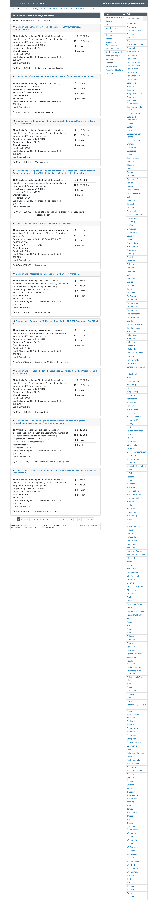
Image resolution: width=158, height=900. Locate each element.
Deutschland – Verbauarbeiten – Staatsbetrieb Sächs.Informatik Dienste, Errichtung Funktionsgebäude (54, 122)
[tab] (115, 14)
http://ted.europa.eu (19, 528)
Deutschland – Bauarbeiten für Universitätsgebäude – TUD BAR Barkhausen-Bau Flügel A (55, 322)
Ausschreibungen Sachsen (55, 8)
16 (71, 519)
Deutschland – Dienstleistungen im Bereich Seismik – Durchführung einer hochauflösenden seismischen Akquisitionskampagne (49, 421)
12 (55, 519)
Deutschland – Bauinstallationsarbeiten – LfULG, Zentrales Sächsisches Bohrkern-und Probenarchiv (55, 471)
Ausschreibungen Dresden (82, 8)
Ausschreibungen (32, 8)
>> (92, 519)
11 (51, 519)
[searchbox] (135, 18)
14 (63, 519)
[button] (115, 14)
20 (88, 519)
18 (79, 519)
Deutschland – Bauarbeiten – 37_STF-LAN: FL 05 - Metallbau (44, 223)
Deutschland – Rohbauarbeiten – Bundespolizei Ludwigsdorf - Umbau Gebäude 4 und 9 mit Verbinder (55, 372)
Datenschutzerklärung (88, 525)
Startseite (20, 3)
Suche (35, 3)
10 (47, 519)
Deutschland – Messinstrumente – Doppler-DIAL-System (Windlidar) (48, 274)
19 (84, 519)
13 (59, 519)
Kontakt (43, 3)
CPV (29, 3)
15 (67, 519)
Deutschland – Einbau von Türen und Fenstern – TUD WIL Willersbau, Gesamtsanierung (47, 28)
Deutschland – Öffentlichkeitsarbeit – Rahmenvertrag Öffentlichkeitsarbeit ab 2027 (55, 76)
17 (75, 519)
